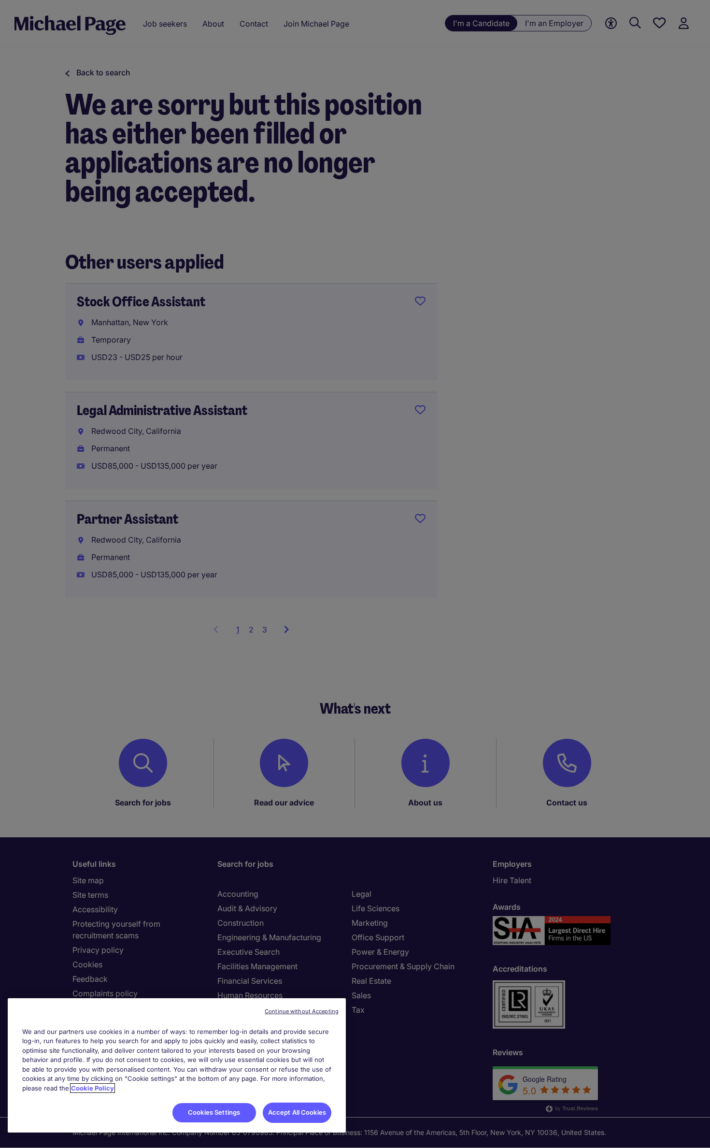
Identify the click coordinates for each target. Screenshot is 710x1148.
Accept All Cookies (297, 1112)
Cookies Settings (214, 1112)
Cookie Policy (92, 1088)
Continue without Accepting (302, 1011)
